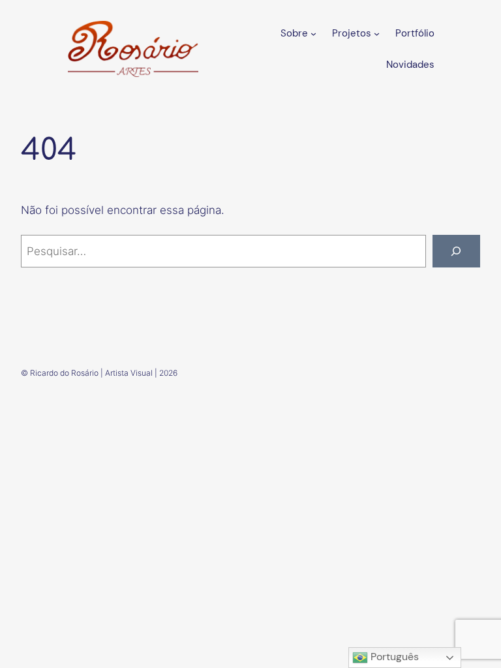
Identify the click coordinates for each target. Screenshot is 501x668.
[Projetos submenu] (377, 33)
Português (393, 656)
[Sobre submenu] (313, 33)
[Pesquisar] (456, 251)
